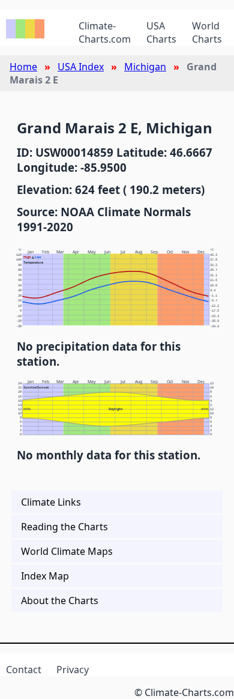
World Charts (207, 32)
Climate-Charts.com (105, 32)
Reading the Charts (64, 526)
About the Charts (59, 600)
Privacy (72, 669)
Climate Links (51, 502)
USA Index (81, 66)
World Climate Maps (67, 551)
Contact (23, 669)
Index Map (45, 575)
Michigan (145, 66)
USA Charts (161, 32)
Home (23, 66)
